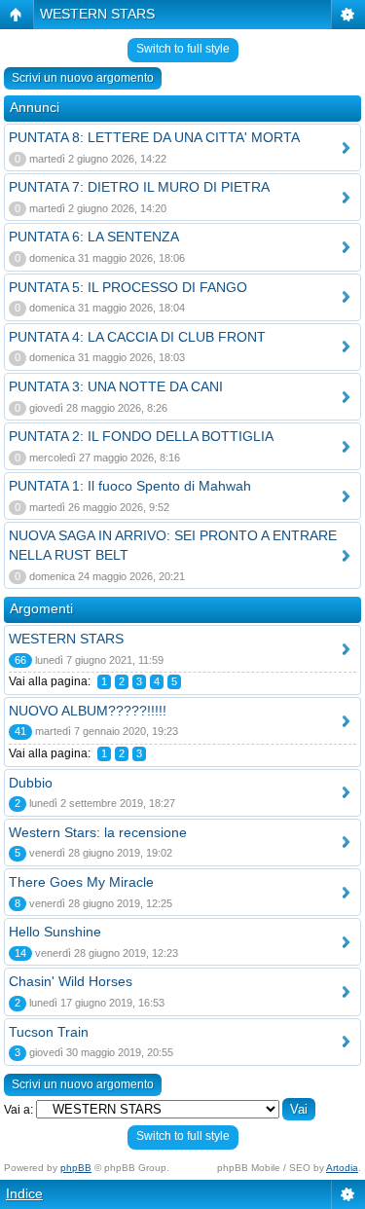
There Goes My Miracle (81, 882)
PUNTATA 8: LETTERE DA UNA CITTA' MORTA (154, 137)
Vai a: (18, 1110)
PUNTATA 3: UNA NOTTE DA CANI (116, 386)
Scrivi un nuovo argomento (83, 78)
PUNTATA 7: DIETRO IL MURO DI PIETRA (139, 187)
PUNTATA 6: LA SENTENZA (94, 236)
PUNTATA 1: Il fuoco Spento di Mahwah (130, 486)
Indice (24, 1193)
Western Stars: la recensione (98, 832)
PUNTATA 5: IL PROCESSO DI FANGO (128, 287)
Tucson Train (49, 1032)
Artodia (342, 1167)
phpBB (75, 1167)
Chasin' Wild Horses (70, 981)
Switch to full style (183, 48)
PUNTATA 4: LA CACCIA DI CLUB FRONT (137, 337)
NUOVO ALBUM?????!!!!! (87, 710)
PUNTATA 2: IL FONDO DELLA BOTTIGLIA (141, 436)
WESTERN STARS (97, 13)
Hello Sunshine (55, 931)
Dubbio (31, 782)
